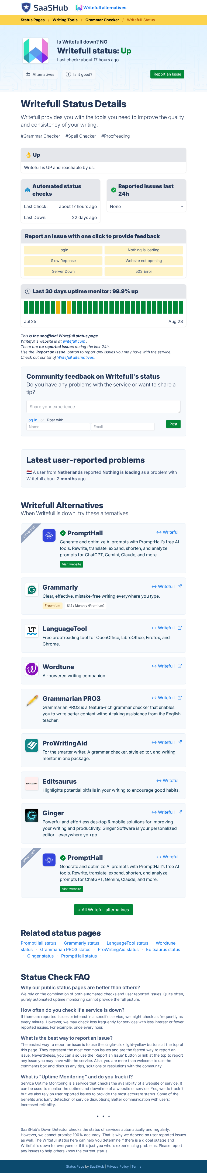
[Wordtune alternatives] (31, 669)
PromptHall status (38, 943)
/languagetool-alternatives (51, 622)
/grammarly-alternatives (49, 581)
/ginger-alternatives (45, 806)
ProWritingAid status (118, 949)
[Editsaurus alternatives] (31, 783)
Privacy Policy (118, 1166)
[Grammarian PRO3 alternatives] (31, 700)
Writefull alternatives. (76, 357)
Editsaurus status (163, 949)
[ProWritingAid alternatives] (31, 745)
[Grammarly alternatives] (31, 589)
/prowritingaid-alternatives (52, 737)
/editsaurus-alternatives (49, 775)
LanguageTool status (127, 943)
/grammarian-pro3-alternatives (56, 692)
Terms (136, 1166)
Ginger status (40, 956)
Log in (32, 420)
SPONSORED (29, 532)
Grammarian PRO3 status (65, 949)
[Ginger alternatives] (31, 815)
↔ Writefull (168, 532)
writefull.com (74, 341)
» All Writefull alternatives (103, 909)
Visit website (71, 564)
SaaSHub (97, 1166)
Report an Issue (167, 74)
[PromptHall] (49, 535)
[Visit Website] (180, 586)
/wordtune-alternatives (48, 660)
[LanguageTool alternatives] (31, 631)
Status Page (75, 1166)
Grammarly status (81, 943)
